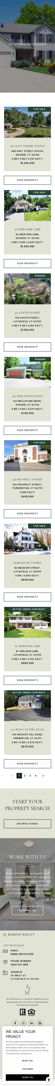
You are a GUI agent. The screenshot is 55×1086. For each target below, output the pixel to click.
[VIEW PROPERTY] (27, 177)
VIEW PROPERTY (27, 180)
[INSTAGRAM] (23, 1023)
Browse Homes (27, 823)
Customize (27, 1069)
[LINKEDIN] (32, 1023)
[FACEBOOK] (15, 1023)
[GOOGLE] (40, 1023)
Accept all (27, 1077)
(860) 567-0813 (19, 964)
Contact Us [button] (27, 910)
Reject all (27, 1061)
